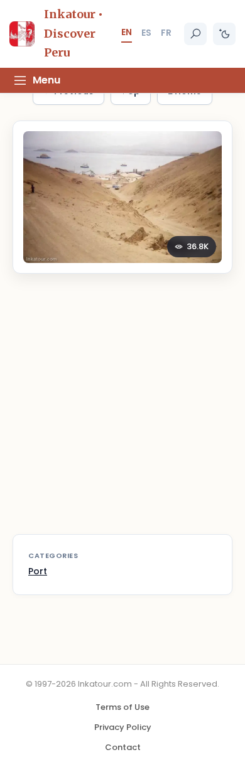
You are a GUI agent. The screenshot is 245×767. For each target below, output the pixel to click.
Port (37, 571)
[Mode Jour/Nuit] (224, 34)
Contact (123, 747)
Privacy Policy (122, 727)
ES (146, 32)
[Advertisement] (122, 411)
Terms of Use (122, 707)
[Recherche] (195, 34)
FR (166, 32)
